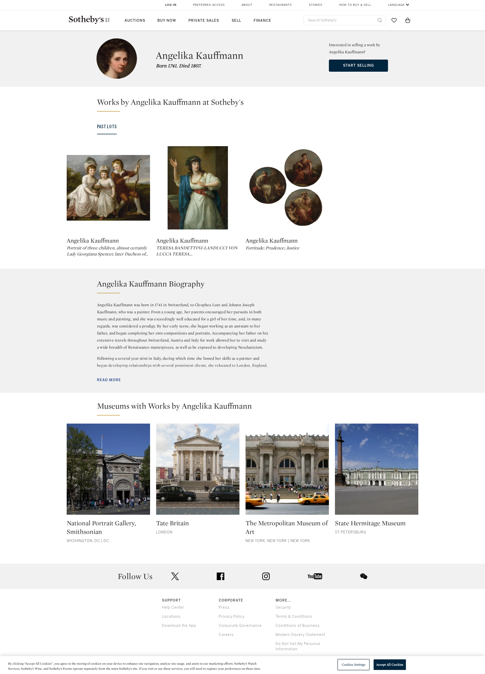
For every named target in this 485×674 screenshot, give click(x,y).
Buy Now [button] (166, 20)
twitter (175, 576)
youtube (315, 576)
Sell (236, 20)
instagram (266, 576)
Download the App (179, 626)
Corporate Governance (240, 626)
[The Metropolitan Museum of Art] (287, 471)
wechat (363, 576)
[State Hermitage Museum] (376, 471)
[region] (242, 665)
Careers (226, 635)
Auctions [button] (135, 20)
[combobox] (344, 20)
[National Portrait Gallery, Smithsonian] (108, 471)
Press (224, 607)
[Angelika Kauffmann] (108, 187)
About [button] (246, 5)
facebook (220, 576)
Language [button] (396, 5)
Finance (262, 20)
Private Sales (203, 20)
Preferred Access (209, 5)
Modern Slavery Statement (300, 635)
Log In (171, 5)
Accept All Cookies (389, 664)
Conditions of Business (298, 626)
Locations (171, 616)
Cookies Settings (353, 664)
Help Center (173, 607)
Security (283, 607)
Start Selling (358, 65)
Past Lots (107, 126)
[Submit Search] (380, 20)
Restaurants (280, 5)
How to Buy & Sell (355, 5)
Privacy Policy (232, 616)
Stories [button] (315, 5)
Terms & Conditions (294, 616)
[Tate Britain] (197, 471)
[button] (245, 104)
